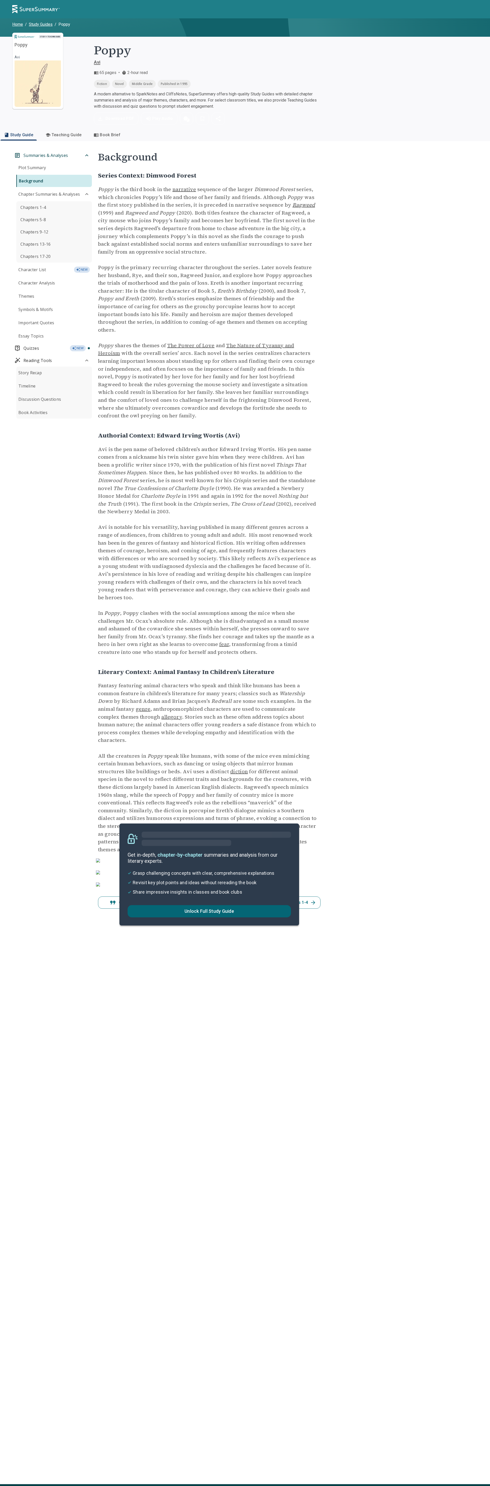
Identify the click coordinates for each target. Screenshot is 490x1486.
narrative (184, 189)
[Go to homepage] (36, 9)
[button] (186, 119)
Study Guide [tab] (21, 134)
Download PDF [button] (119, 118)
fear (224, 644)
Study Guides (41, 24)
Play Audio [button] (162, 118)
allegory (171, 716)
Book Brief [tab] (110, 134)
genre (143, 709)
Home (17, 24)
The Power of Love (191, 345)
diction (239, 771)
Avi (97, 62)
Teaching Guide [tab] (67, 134)
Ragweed (303, 204)
